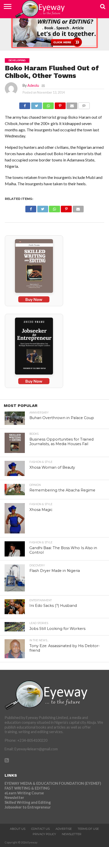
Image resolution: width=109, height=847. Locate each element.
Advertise (64, 829)
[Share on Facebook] (24, 104)
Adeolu (33, 85)
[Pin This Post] (60, 104)
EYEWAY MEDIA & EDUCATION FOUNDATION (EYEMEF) (53, 783)
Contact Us (40, 829)
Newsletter (14, 797)
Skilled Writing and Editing (28, 802)
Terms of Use (88, 829)
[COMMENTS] (84, 104)
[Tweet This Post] (36, 104)
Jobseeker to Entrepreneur (28, 807)
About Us (17, 829)
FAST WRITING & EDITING (27, 788)
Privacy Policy (44, 834)
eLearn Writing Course (24, 793)
